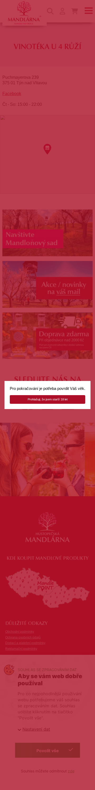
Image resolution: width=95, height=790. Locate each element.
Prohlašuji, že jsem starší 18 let (48, 399)
